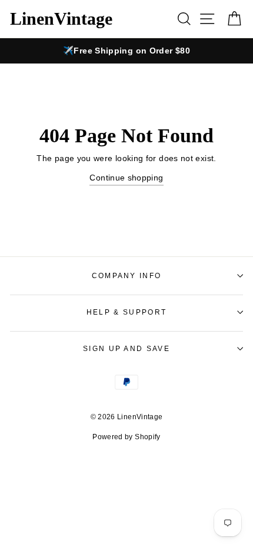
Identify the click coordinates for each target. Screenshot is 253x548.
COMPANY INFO (127, 275)
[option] (126, 51)
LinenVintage (61, 18)
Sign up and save (126, 348)
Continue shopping (126, 177)
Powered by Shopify (126, 437)
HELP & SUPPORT (126, 312)
